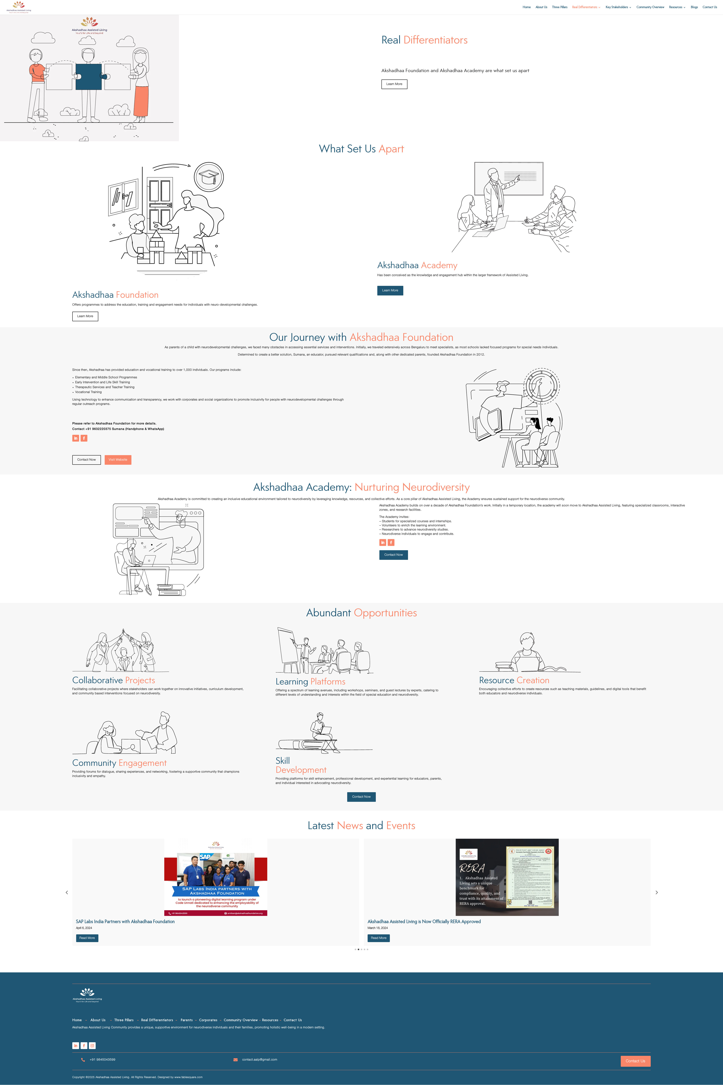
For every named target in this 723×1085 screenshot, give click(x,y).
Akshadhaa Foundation (456, 354)
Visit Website (118, 460)
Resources (675, 7)
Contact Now (86, 460)
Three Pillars (559, 7)
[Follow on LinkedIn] (75, 438)
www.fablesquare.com (189, 1077)
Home (527, 7)
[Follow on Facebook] (84, 438)
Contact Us (710, 7)
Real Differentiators (584, 7)
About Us (541, 7)
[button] (66, 892)
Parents (187, 1020)
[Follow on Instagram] (92, 1045)
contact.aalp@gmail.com (259, 1059)
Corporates (208, 1020)
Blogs (694, 7)
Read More (183, 938)
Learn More (394, 84)
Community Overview (650, 7)
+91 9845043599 (102, 1059)
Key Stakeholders (617, 7)
